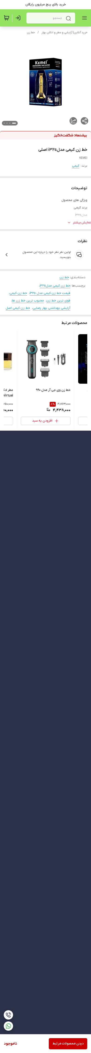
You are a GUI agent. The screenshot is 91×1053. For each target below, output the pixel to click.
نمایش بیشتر (82, 222)
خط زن (31, 32)
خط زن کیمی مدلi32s (55, 286)
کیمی (75, 166)
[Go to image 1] (14, 123)
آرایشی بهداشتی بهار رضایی (51, 308)
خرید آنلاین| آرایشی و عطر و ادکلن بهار (64, 32)
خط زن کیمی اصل (18, 308)
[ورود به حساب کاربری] (19, 18)
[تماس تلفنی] (8, 1015)
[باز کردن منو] (83, 18)
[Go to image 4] (4, 123)
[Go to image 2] (9, 123)
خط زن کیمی (18, 293)
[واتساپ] (8, 1026)
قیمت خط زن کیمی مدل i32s (50, 293)
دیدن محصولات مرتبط (68, 1043)
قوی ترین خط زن (58, 300)
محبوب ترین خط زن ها (28, 300)
